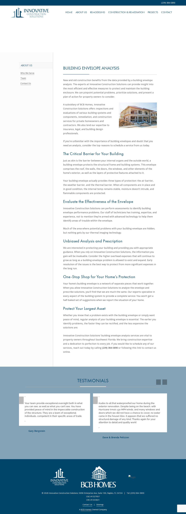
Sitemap (100, 504)
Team (23, 78)
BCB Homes (86, 509)
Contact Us (25, 83)
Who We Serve (27, 73)
